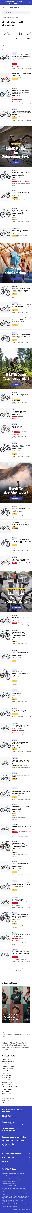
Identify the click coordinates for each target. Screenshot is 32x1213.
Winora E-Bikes (6, 1096)
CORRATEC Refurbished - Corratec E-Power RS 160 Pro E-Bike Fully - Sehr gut (21, 828)
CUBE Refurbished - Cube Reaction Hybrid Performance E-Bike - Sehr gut (21, 761)
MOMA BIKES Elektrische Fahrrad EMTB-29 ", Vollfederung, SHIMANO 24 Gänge (21, 112)
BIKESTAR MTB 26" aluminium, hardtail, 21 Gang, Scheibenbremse (20, 693)
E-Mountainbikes (7, 38)
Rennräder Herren (7, 1082)
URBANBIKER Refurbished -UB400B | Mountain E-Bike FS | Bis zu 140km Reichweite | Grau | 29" (21, 306)
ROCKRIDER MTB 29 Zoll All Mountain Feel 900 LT (19, 411)
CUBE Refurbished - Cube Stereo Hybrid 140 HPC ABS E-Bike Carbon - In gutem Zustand (21, 727)
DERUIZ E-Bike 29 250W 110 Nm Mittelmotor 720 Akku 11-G (20, 395)
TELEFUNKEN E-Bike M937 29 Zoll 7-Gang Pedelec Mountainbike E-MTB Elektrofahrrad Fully (21, 541)
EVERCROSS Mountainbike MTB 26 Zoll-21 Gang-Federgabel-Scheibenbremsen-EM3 (21, 174)
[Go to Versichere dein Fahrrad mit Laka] (27, 1019)
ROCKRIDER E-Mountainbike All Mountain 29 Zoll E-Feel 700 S (20, 231)
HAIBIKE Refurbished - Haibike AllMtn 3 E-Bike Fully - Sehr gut (20, 900)
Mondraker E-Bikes (7, 1089)
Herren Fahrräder (6, 1077)
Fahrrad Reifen (6, 1091)
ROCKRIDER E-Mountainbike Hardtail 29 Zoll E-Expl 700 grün (20, 523)
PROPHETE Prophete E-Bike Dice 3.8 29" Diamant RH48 (20, 711)
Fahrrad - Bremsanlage (8, 1098)
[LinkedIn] (13, 1144)
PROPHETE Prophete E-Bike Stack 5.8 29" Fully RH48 (21, 935)
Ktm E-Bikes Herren (7, 1093)
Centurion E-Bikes (6, 1070)
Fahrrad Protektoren (7, 1075)
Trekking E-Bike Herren (8, 1103)
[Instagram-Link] (9, 1144)
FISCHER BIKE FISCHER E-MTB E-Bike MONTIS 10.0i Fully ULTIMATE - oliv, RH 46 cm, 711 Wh (21, 194)
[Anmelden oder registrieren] (25, 7)
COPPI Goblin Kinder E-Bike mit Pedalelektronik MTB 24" (20, 559)
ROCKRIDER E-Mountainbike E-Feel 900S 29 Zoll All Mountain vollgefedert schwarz (21, 319)
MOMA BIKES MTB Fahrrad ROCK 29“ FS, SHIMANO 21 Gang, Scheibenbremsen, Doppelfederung (21, 655)
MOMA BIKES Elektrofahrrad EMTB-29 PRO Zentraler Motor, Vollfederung (21, 743)
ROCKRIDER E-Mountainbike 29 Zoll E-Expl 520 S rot (21, 74)
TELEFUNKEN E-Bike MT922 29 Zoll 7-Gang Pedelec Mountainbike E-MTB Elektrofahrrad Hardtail (21, 290)
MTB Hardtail (18, 38)
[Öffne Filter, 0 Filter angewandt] (4, 45)
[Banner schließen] (29, 2)
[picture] (5, 57)
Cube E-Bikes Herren (7, 1084)
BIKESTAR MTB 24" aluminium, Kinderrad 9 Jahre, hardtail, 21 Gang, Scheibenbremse (20, 634)
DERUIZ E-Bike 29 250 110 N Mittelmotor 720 (19, 426)
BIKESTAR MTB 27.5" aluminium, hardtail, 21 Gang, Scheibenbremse (20, 808)
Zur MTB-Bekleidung (16, 498)
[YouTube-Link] (6, 1144)
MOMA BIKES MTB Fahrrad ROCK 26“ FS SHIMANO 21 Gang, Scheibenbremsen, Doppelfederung (21, 866)
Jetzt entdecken (16, 162)
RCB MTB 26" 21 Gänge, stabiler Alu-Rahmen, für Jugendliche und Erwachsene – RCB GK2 (21, 56)
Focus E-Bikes (5, 1100)
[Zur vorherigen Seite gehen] (10, 970)
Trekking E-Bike (6, 1059)
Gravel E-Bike (5, 1073)
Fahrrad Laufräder (7, 1080)
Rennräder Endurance (8, 1061)
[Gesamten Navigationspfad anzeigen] (2, 17)
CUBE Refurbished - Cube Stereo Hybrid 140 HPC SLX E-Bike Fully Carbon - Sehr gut (21, 953)
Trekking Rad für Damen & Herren (11, 1086)
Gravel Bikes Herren (7, 1068)
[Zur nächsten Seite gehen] (22, 970)
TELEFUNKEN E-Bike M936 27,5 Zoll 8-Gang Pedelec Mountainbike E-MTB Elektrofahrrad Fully (21, 510)
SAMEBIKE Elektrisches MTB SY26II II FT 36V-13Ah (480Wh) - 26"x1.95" (21, 618)
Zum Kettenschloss (16, 607)
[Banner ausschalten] (26, 2)
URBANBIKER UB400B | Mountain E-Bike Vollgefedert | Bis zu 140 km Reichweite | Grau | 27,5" (21, 884)
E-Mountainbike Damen (8, 1066)
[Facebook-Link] (3, 1144)
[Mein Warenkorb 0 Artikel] (28, 7)
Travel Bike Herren (7, 1064)
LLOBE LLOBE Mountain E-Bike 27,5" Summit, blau (21, 775)
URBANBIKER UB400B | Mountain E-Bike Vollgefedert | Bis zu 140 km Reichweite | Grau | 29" (21, 791)
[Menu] (3, 7)
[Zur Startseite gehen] (14, 7)
